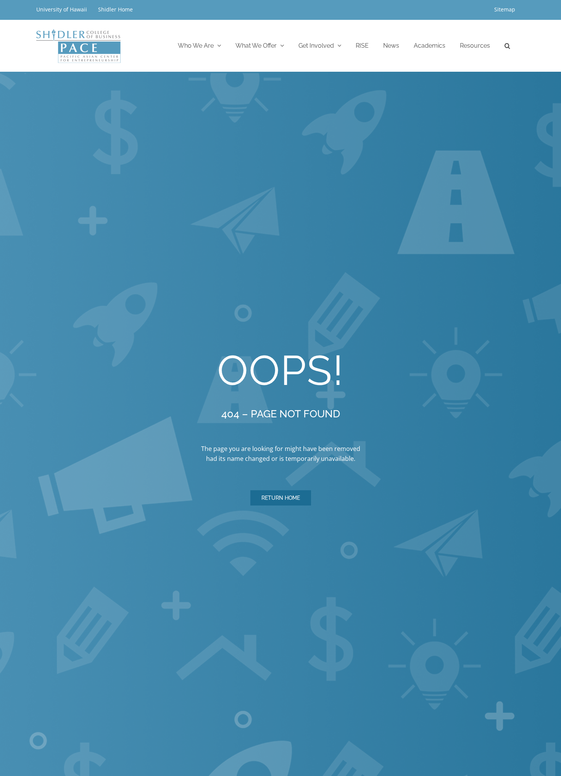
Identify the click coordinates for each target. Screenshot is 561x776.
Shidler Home (115, 9)
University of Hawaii (62, 9)
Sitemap (504, 9)
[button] (507, 45)
